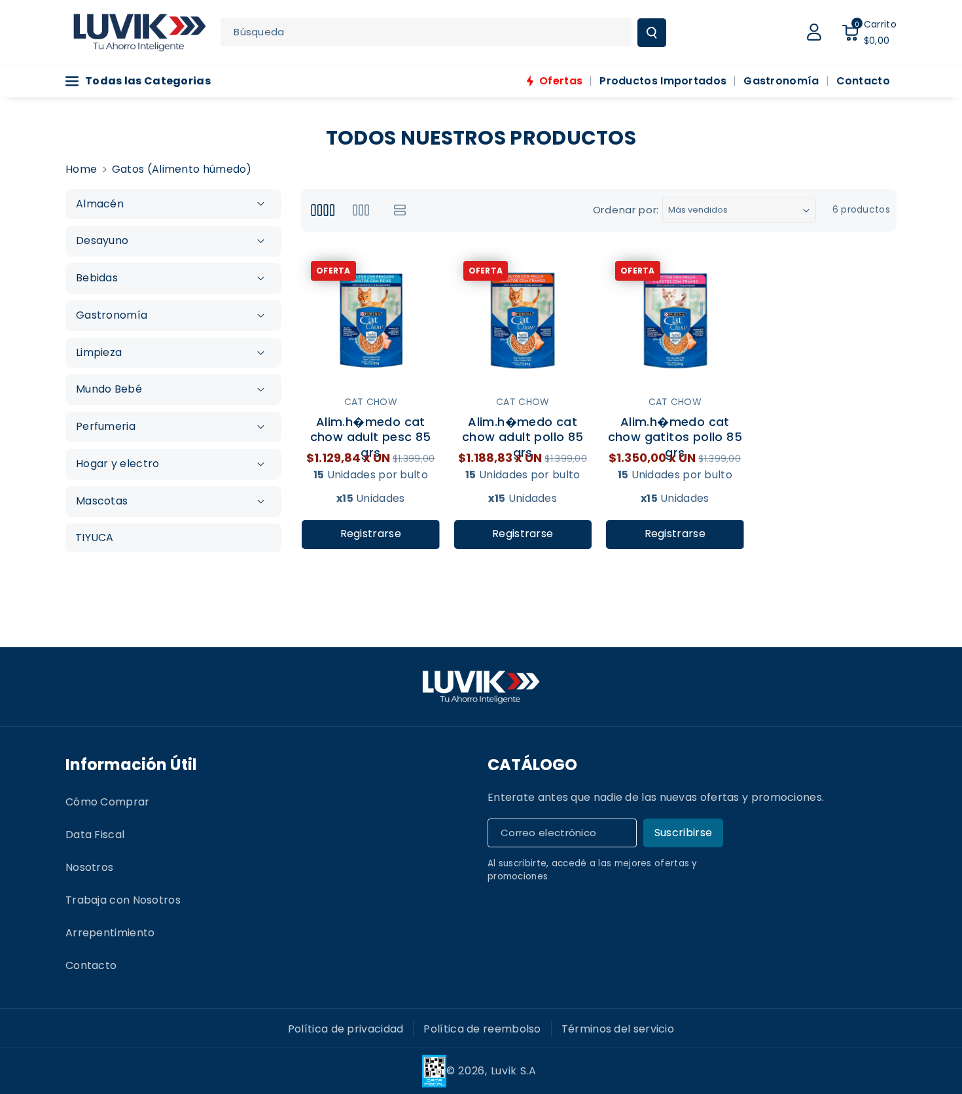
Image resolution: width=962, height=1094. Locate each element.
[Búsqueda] (651, 32)
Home (81, 169)
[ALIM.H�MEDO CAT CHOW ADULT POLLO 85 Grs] (523, 321)
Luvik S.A (514, 1070)
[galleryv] (361, 210)
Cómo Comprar (107, 801)
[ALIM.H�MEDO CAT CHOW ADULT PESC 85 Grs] (370, 321)
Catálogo (532, 764)
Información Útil (131, 764)
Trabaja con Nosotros (123, 900)
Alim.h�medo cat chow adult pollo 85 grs (523, 429)
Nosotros (89, 867)
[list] (400, 210)
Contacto (90, 965)
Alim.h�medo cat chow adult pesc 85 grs (370, 429)
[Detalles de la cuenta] (814, 32)
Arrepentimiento (110, 932)
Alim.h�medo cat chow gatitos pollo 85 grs (675, 429)
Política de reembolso (482, 1028)
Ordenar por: (626, 210)
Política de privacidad (346, 1028)
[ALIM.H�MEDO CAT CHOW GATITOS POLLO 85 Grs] (675, 321)
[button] (869, 32)
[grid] (322, 210)
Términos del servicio (617, 1028)
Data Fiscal (94, 834)
